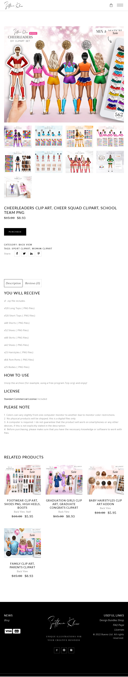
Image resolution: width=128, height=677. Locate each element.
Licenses (119, 630)
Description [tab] (13, 283)
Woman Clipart (42, 249)
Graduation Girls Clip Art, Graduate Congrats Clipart (64, 504)
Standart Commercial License (20, 399)
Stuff (28, 511)
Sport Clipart (21, 249)
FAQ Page (118, 625)
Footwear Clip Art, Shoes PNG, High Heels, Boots (22, 504)
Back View (25, 245)
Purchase (15, 232)
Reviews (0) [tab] (32, 283)
